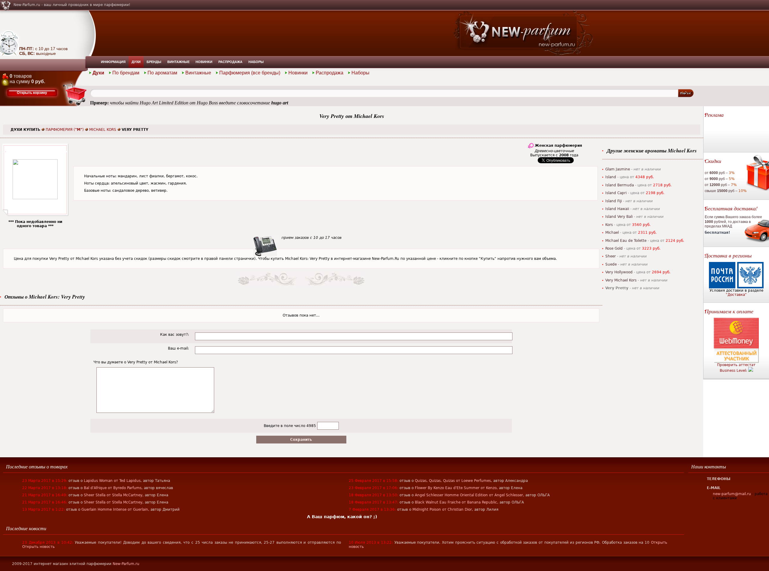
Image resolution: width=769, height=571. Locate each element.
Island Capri (616, 193)
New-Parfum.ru (126, 564)
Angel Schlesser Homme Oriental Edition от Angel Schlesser (469, 495)
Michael (612, 232)
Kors (609, 225)
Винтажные (178, 62)
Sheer (610, 256)
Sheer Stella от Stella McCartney (113, 495)
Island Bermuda (619, 185)
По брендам (125, 72)
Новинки (204, 62)
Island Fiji (613, 201)
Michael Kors (102, 130)
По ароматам (162, 72)
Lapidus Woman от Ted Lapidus (112, 481)
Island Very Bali (619, 217)
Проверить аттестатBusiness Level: (736, 368)
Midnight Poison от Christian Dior (442, 509)
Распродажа (230, 62)
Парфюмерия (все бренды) (249, 72)
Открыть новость (38, 547)
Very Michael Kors (621, 280)
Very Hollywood (619, 272)
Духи (136, 62)
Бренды (154, 62)
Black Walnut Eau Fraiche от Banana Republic (456, 502)
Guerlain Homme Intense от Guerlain (114, 509)
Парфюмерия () (65, 130)
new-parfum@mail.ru (732, 494)
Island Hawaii (617, 209)
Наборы (256, 62)
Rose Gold (614, 248)
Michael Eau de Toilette (625, 241)
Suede (611, 264)
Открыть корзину (32, 93)
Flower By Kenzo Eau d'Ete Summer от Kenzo (456, 488)
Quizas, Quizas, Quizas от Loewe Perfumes (453, 481)
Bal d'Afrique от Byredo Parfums (112, 488)
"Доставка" (736, 295)
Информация (113, 62)
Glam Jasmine (617, 169)
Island (610, 177)
